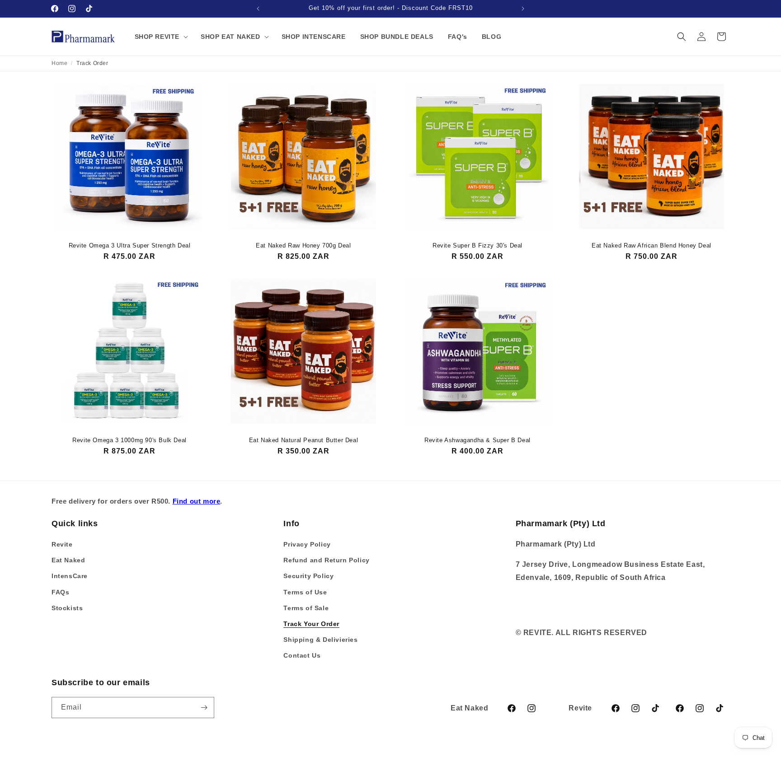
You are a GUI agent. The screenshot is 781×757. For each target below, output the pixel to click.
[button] (160, 36)
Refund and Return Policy (326, 560)
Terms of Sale (306, 608)
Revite (62, 544)
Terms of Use (305, 592)
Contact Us (301, 655)
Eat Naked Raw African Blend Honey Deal (651, 245)
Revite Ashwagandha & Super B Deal (477, 440)
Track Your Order (311, 623)
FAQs (60, 592)
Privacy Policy (306, 544)
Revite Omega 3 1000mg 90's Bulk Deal (129, 440)
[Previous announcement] (258, 8)
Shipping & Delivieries (320, 639)
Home (59, 63)
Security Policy (308, 575)
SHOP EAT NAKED (230, 36)
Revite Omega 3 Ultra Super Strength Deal (130, 245)
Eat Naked (68, 560)
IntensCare (70, 575)
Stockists (67, 608)
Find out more (197, 501)
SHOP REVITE (157, 36)
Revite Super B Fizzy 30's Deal (477, 245)
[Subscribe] (204, 707)
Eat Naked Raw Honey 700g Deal (303, 245)
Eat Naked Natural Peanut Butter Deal (303, 440)
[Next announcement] (523, 8)
